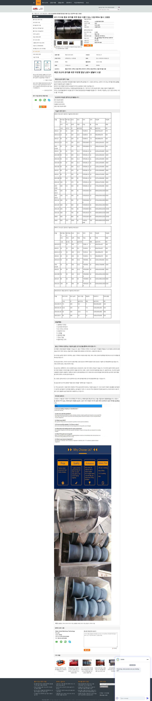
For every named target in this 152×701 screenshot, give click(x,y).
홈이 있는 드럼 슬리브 (38, 31)
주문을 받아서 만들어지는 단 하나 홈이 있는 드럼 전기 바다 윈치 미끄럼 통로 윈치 (73, 670)
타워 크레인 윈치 (37, 54)
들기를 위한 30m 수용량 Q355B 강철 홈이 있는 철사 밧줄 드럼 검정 (43, 684)
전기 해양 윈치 (43, 13)
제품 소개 (36, 13)
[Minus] (148, 659)
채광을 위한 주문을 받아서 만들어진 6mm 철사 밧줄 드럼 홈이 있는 (86, 687)
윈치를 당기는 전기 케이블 (39, 48)
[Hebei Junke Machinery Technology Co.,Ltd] (38, 8)
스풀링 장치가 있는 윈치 (38, 42)
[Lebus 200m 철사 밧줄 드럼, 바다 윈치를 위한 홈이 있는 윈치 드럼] (100, 662)
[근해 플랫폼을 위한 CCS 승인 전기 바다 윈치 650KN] (113, 662)
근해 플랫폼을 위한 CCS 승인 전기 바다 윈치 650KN (113, 669)
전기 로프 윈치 (36, 39)
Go (118, 9)
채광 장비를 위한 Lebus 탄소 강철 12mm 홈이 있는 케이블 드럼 (86, 684)
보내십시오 (104, 686)
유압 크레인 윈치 (37, 37)
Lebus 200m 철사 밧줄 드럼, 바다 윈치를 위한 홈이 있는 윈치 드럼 (100, 669)
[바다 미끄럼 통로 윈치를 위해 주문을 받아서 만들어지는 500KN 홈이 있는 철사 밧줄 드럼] (87, 662)
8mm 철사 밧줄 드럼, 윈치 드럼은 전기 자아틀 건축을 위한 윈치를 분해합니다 (87, 691)
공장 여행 (53, 2)
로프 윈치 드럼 (36, 22)
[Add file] (117, 698)
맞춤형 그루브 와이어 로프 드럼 (66, 623)
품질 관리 (61, 2)
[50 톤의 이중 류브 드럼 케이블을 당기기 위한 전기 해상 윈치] (60, 662)
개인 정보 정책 (45, 699)
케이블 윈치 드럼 (37, 25)
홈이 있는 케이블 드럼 (38, 28)
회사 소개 (45, 2)
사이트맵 (106, 693)
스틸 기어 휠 (36, 57)
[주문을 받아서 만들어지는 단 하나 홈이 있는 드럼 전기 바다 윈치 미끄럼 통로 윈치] (74, 662)
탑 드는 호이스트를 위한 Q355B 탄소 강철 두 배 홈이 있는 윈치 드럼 (43, 691)
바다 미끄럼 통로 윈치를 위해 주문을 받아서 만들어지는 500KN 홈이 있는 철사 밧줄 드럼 (87, 670)
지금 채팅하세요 (79, 2)
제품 (38, 2)
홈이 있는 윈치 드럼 (37, 19)
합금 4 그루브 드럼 (90, 623)
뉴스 (87, 2)
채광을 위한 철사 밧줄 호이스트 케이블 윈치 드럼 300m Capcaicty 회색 (87, 694)
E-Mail (101, 693)
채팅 (88, 45)
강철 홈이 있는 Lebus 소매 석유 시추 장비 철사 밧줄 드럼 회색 (65, 694)
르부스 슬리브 (36, 34)
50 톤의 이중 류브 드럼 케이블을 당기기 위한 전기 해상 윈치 (60, 669)
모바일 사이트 (104, 695)
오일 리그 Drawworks (38, 45)
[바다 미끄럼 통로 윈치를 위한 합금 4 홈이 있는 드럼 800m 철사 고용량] (68, 29)
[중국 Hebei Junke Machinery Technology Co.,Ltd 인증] (38, 65)
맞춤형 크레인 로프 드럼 (79, 623)
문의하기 (69, 2)
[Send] (147, 698)
